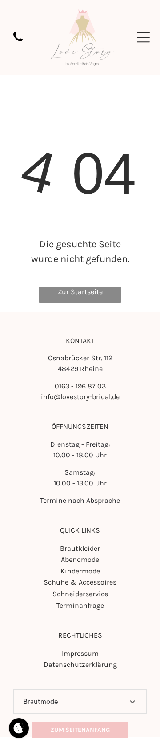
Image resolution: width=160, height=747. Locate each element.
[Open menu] (143, 37)
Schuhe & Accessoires (80, 582)
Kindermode (80, 571)
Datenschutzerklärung (80, 664)
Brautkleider (80, 548)
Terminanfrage (80, 605)
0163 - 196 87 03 (80, 386)
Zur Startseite (80, 291)
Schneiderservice (80, 594)
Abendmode (80, 559)
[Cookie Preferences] (19, 728)
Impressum (80, 653)
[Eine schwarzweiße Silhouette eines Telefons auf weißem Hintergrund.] (18, 42)
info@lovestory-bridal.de (80, 396)
